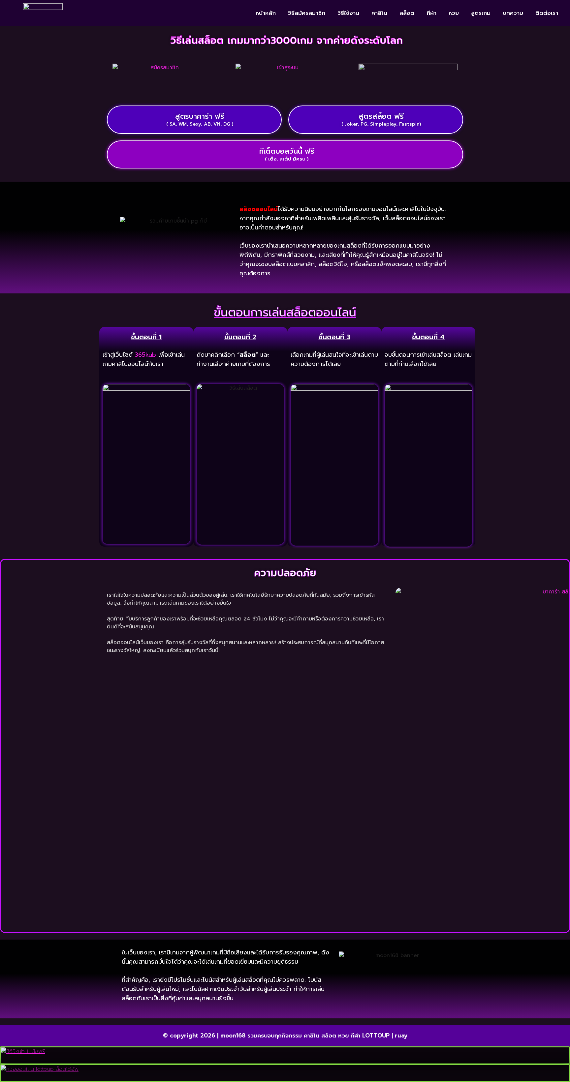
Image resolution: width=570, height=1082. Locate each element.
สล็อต (406, 13)
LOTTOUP (376, 1035)
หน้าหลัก (266, 13)
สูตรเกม (481, 13)
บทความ (513, 13)
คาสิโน (379, 13)
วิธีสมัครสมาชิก (306, 13)
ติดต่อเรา (546, 13)
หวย (454, 13)
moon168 (232, 1035)
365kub (145, 354)
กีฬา (431, 13)
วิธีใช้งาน (348, 13)
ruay (401, 1035)
